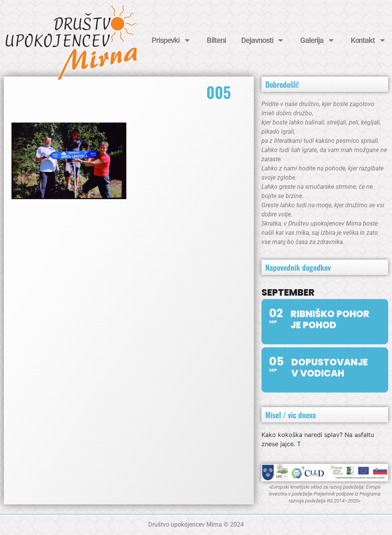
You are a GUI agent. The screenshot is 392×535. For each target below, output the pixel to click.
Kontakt (363, 40)
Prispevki (166, 40)
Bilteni (216, 40)
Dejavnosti (257, 40)
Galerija (311, 40)
